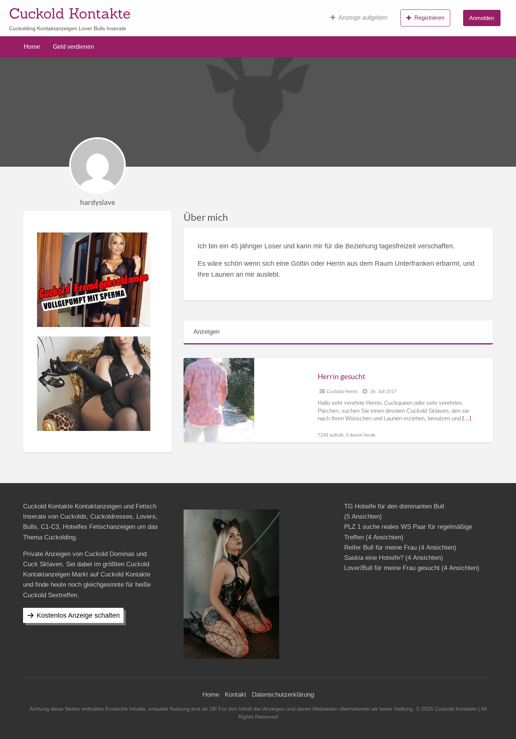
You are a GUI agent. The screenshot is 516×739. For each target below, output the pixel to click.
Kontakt (235, 694)
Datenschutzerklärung (283, 694)
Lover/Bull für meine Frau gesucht (392, 568)
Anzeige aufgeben (363, 17)
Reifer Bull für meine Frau (380, 547)
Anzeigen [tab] (206, 331)
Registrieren (429, 17)
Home (32, 46)
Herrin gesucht (341, 376)
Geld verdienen (73, 46)
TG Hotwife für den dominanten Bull (394, 506)
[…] (466, 418)
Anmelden (481, 18)
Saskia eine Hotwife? (373, 557)
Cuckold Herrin (342, 391)
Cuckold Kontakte (69, 13)
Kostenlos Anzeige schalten (78, 615)
